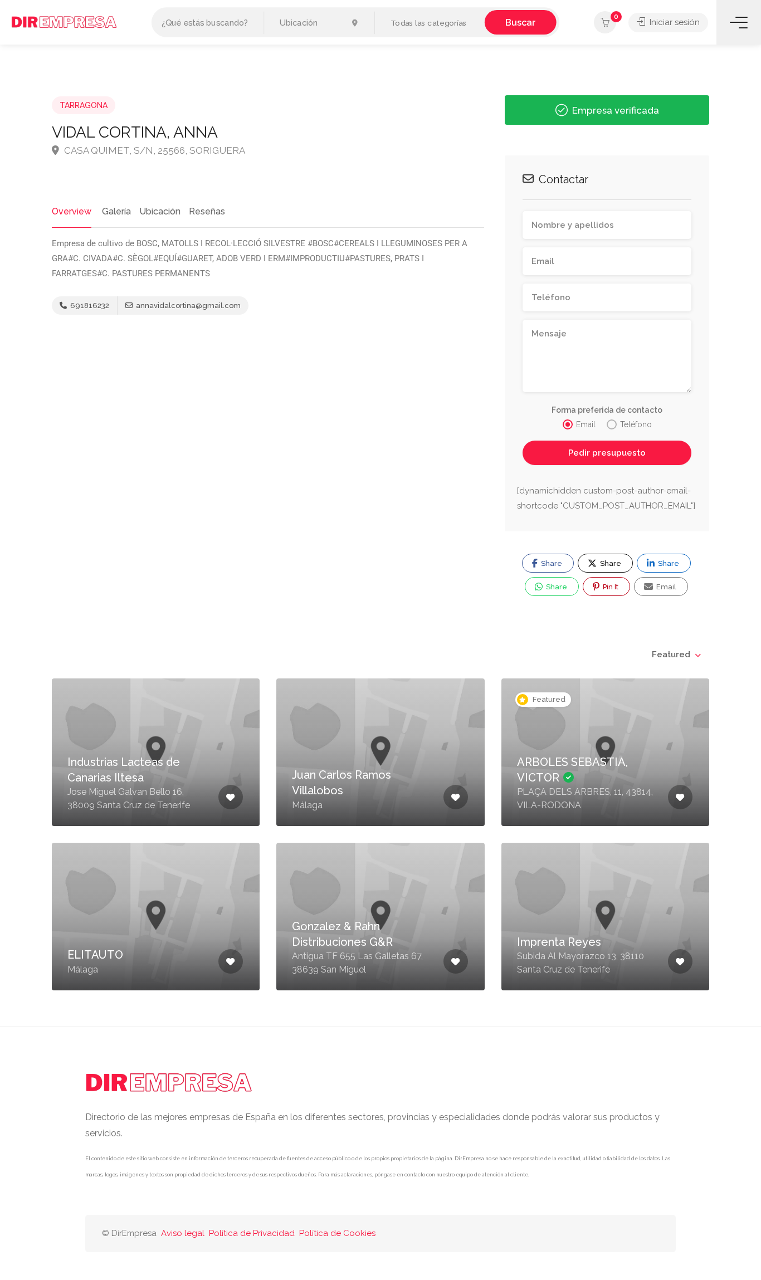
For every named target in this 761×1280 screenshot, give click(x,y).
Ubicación (160, 211)
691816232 (89, 305)
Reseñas (207, 211)
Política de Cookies (337, 1233)
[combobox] (676, 654)
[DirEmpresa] (64, 21)
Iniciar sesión (673, 22)
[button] (429, 23)
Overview (71, 211)
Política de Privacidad (252, 1233)
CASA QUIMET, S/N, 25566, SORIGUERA (153, 150)
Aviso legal (182, 1233)
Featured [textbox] (671, 654)
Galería (116, 211)
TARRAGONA (84, 105)
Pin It (609, 587)
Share (550, 563)
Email (665, 587)
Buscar (520, 22)
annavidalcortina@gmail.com (187, 305)
